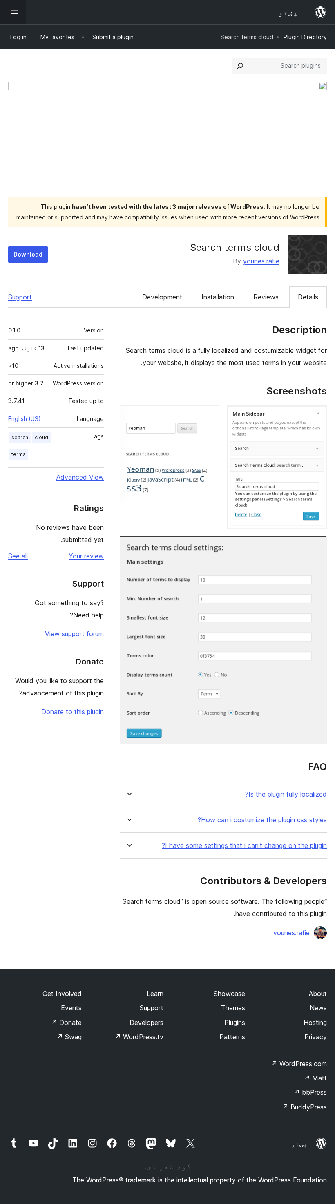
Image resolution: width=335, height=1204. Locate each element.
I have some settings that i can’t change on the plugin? (244, 846)
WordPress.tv (139, 1037)
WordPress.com (299, 1064)
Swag (69, 1037)
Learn (155, 993)
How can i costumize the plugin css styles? (262, 820)
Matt (315, 1078)
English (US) (24, 418)
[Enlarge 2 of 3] (209, 416)
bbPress (310, 1092)
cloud (41, 437)
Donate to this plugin (72, 712)
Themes (233, 1008)
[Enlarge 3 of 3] (316, 547)
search (19, 437)
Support (20, 297)
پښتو (299, 1144)
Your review (86, 556)
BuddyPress (304, 1107)
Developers (146, 1022)
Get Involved (62, 993)
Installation (217, 297)
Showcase (229, 993)
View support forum (74, 634)
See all (18, 556)
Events (71, 1008)
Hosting (315, 1022)
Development (162, 297)
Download (27, 254)
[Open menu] (13, 12)
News (318, 1008)
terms (18, 454)
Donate (66, 1022)
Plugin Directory (305, 36)
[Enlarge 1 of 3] (316, 416)
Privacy (315, 1037)
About (318, 993)
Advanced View (80, 477)
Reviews (266, 297)
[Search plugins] (240, 66)
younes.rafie (261, 261)
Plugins (234, 1022)
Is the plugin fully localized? (286, 794)
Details (308, 297)
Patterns (232, 1037)
